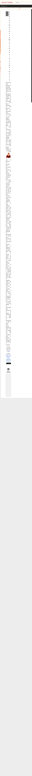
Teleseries (8, 361)
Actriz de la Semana (8, 355)
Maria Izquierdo (8, 358)
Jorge (8, 351)
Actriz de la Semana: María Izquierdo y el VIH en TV (9, 46)
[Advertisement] (19, 34)
